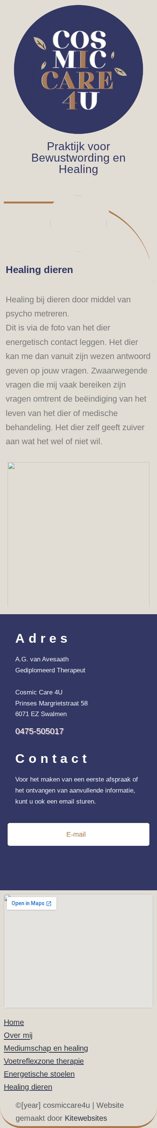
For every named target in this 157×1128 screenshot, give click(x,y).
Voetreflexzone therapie (44, 1061)
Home (14, 1022)
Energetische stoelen (39, 1074)
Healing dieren (28, 1087)
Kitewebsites (86, 1118)
